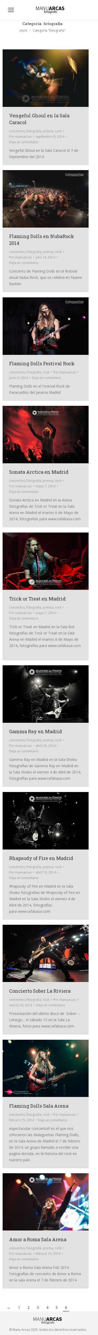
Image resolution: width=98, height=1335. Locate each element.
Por (20, 136)
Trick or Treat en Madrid (37, 599)
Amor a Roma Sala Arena (37, 1239)
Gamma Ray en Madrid (35, 731)
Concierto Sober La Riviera (40, 991)
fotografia (33, 131)
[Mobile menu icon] (11, 10)
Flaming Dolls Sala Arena (38, 1106)
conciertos (17, 131)
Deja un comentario (23, 142)
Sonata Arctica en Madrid (38, 472)
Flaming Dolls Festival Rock (41, 363)
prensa (48, 131)
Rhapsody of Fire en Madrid (41, 858)
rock (58, 131)
